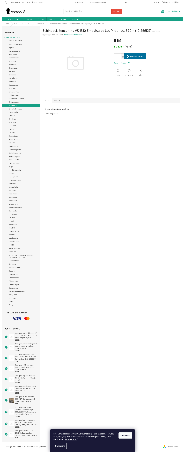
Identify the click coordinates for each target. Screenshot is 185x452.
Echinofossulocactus (17, 98)
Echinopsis (13, 105)
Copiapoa (12, 75)
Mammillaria (13, 187)
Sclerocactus (14, 241)
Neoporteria (13, 204)
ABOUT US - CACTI (16, 41)
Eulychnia (12, 122)
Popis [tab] (47, 100)
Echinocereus (14, 95)
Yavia (11, 301)
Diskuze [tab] (57, 100)
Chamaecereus (14, 163)
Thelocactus (13, 274)
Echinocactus (14, 92)
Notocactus (13, 211)
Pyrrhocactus (14, 231)
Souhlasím (125, 435)
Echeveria (12, 88)
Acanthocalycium (15, 44)
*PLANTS (12, 228)
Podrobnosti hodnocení (73, 35)
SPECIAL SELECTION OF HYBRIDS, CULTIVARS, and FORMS (21, 256)
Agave (11, 47)
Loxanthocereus (15, 180)
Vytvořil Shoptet (174, 446)
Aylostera (12, 61)
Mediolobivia (13, 194)
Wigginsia (12, 298)
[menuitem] (13, 19)
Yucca (11, 305)
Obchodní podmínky (98, 2)
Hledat (116, 11)
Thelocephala (14, 277)
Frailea (11, 129)
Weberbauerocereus (17, 291)
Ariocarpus (13, 54)
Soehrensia (13, 252)
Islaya (11, 166)
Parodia (11, 221)
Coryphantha (13, 78)
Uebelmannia (14, 288)
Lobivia (11, 173)
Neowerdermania (15, 207)
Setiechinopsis (14, 248)
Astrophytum (14, 58)
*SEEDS (11, 245)
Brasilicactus (13, 68)
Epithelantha (13, 112)
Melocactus (13, 197)
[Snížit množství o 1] (123, 57)
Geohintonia (13, 136)
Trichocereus (14, 281)
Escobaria (12, 119)
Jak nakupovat (79, 2)
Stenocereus (14, 260)
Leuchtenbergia (15, 170)
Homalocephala (14, 156)
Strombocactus (15, 267)
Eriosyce (12, 115)
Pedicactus (13, 224)
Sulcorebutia (13, 271)
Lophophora (13, 177)
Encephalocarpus (15, 109)
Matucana (12, 190)
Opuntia (12, 218)
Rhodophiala (13, 238)
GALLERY (12, 132)
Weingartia (13, 295)
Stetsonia (12, 264)
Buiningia (12, 71)
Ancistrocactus (14, 51)
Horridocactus (14, 160)
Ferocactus (13, 126)
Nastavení (60, 446)
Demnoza (12, 81)
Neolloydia (13, 201)
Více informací (71, 439)
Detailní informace (121, 63)
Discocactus (13, 85)
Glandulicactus (14, 139)
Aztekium (12, 64)
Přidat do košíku (136, 56)
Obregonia (13, 214)
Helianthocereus (15, 153)
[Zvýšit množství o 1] (123, 54)
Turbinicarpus (14, 284)
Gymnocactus (14, 146)
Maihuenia (12, 184)
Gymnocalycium (15, 149)
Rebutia (12, 235)
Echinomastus (14, 102)
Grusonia (12, 143)
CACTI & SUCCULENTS (14, 37)
